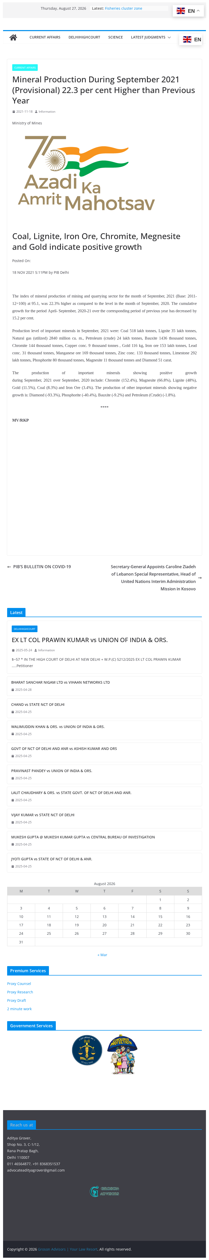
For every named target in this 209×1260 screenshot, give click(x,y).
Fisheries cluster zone (123, 8)
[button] (168, 37)
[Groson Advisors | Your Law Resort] (13, 37)
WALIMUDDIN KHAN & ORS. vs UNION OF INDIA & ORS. (58, 726)
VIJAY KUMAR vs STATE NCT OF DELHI (42, 814)
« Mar (102, 954)
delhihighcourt (84, 37)
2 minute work (19, 1008)
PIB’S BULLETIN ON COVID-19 (42, 566)
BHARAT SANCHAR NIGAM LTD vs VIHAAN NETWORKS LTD (60, 682)
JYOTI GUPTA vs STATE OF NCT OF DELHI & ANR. (51, 858)
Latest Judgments (148, 37)
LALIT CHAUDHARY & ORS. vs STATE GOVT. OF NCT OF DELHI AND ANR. (71, 792)
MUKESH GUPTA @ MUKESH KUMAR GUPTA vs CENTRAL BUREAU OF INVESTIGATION (83, 837)
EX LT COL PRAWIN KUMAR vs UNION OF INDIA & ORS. (90, 639)
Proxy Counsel (19, 983)
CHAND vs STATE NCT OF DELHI (37, 704)
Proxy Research (20, 992)
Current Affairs (45, 37)
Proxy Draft (16, 1000)
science (115, 37)
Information (47, 111)
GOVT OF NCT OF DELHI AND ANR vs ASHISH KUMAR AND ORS (64, 748)
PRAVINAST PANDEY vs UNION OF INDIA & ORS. (51, 770)
